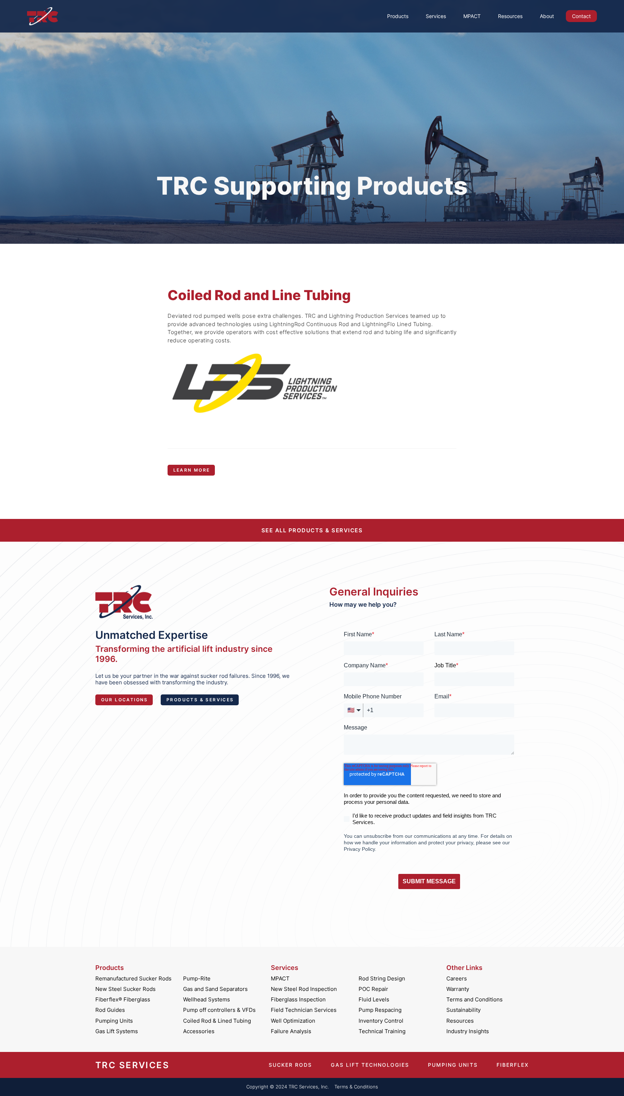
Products (397, 16)
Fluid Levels (374, 999)
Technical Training (382, 1031)
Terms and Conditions (474, 999)
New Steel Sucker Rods (125, 989)
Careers (456, 978)
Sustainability (463, 1010)
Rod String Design (382, 978)
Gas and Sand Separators (215, 989)
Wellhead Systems (206, 999)
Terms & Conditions (356, 1086)
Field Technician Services (304, 1010)
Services (436, 16)
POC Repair (373, 989)
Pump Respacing (380, 1010)
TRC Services (132, 1065)
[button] (398, 16)
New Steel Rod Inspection (304, 989)
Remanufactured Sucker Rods (133, 978)
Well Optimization (293, 1021)
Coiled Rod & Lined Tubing (217, 1021)
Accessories (198, 1031)
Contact (581, 16)
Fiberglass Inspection (298, 999)
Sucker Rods (290, 1065)
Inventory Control (381, 1021)
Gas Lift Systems (116, 1031)
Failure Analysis (291, 1031)
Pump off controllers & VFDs (219, 1010)
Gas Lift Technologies (370, 1065)
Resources (510, 16)
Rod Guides (110, 1010)
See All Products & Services (312, 530)
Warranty (457, 989)
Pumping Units (114, 1021)
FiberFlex (513, 1065)
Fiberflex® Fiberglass (122, 999)
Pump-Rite (197, 978)
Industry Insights (467, 1031)
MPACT (472, 16)
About (547, 16)
